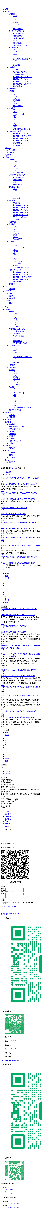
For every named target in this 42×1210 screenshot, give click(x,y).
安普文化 (12, 296)
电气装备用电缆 (14, 48)
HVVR (15, 49)
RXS (14, 26)
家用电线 (12, 14)
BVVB (15, 21)
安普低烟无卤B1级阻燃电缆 (22, 59)
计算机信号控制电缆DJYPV (22, 77)
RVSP (14, 57)
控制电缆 (12, 91)
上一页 (7, 578)
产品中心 (8, 11)
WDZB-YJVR (17, 265)
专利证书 (12, 284)
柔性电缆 (16, 69)
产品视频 (8, 155)
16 (5, 751)
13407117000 (9, 1189)
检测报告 (8, 157)
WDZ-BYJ (16, 25)
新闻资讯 (8, 148)
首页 (6, 9)
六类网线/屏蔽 (17, 36)
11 (5, 596)
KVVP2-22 (16, 100)
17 (5, 753)
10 (5, 594)
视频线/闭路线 (17, 43)
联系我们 (8, 301)
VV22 (14, 121)
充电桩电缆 (16, 65)
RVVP (15, 55)
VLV (14, 123)
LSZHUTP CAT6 (18, 262)
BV (14, 17)
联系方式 (12, 303)
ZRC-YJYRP (17, 263)
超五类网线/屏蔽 (18, 33)
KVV (14, 93)
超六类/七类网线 (18, 38)
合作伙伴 (8, 286)
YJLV (14, 116)
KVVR (15, 102)
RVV (14, 53)
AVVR (15, 16)
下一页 (7, 600)
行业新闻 (12, 150)
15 (5, 749)
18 (5, 754)
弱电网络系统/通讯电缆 (17, 31)
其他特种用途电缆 (15, 131)
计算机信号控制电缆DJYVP (22, 79)
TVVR (15, 51)
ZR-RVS (15, 23)
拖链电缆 (12, 67)
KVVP (15, 96)
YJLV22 (15, 118)
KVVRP (15, 103)
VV (14, 119)
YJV (14, 110)
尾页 (6, 602)
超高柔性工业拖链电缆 (20, 74)
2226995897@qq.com (12, 1203)
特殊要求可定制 (18, 29)
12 (5, 598)
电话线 (15, 40)
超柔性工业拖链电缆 (20, 72)
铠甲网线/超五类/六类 (20, 45)
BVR (14, 19)
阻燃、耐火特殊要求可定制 (22, 129)
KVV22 (15, 94)
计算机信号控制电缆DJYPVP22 (23, 84)
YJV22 (15, 112)
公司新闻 (12, 152)
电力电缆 (12, 108)
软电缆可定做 (17, 86)
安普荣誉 (12, 298)
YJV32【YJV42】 (19, 114)
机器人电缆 (12, 88)
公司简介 (12, 293)
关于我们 (8, 291)
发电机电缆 (16, 145)
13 (5, 745)
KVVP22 (15, 98)
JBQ (14, 62)
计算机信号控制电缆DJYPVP (22, 81)
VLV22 (15, 125)
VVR (14, 126)
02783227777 (9, 1193)
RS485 (15, 61)
